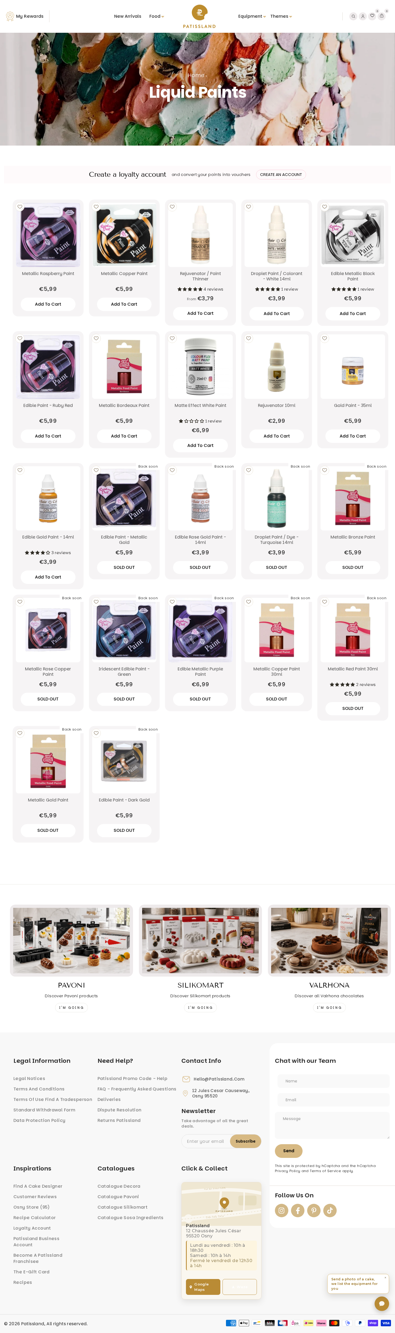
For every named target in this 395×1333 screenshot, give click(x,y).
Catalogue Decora (119, 1186)
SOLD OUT (124, 567)
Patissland (32, 1324)
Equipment (250, 16)
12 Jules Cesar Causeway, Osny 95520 (220, 1093)
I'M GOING (71, 1007)
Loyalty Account (32, 1228)
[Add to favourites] (19, 206)
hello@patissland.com (219, 1079)
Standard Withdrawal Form (44, 1110)
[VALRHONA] (329, 941)
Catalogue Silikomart (123, 1207)
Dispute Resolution (120, 1110)
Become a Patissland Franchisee (37, 1258)
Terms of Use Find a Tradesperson (52, 1099)
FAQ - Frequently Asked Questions (137, 1089)
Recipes (22, 1282)
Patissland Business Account (36, 1242)
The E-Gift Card (31, 1272)
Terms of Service (325, 1171)
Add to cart (200, 313)
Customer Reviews (35, 1197)
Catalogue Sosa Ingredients (131, 1218)
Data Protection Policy (39, 1120)
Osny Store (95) (31, 1207)
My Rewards (30, 16)
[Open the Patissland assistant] (382, 1303)
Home (196, 75)
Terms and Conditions (39, 1089)
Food (154, 16)
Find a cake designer (38, 1186)
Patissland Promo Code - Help (133, 1078)
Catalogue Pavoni (118, 1197)
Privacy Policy (287, 1171)
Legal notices (29, 1078)
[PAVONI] (71, 941)
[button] (358, 1284)
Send (288, 1151)
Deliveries (109, 1099)
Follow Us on (294, 1195)
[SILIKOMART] (200, 941)
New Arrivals (127, 16)
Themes (279, 16)
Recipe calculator (34, 1218)
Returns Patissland (119, 1120)
